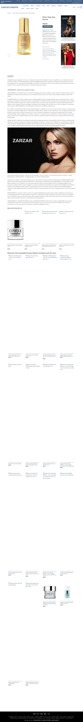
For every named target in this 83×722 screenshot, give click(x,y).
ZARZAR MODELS (55, 720)
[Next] (75, 231)
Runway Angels (32, 718)
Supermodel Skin (60, 718)
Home (9, 13)
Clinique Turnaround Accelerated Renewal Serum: (15, 573)
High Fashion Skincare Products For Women (49, 53)
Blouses (38, 5)
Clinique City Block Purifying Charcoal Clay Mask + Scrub (31, 464)
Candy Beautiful (47, 0)
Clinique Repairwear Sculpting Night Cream (14, 246)
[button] (21, 6)
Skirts (32, 8)
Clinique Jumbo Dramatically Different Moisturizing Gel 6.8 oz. (66, 355)
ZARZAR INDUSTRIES (46, 720)
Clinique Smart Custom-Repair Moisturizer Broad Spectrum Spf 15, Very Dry (49, 603)
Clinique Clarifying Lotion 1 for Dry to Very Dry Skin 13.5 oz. (14, 355)
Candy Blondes (38, 717)
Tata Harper (46, 58)
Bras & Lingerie (26, 716)
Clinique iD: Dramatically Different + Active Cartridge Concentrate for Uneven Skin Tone (67, 465)
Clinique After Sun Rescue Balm (14, 463)
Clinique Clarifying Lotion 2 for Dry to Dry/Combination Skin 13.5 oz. (50, 356)
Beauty (32, 5)
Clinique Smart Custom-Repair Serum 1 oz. (32, 355)
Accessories (26, 5)
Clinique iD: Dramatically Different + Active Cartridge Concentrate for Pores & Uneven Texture (49, 574)
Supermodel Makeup (76, 2)
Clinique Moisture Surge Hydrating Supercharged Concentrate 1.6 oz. (49, 246)
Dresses (54, 5)
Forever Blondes (69, 0)
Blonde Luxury (24, 0)
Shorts (28, 8)
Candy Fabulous (46, 717)
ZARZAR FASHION (9, 7)
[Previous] (7, 231)
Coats (48, 5)
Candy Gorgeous (54, 0)
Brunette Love (31, 0)
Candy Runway (62, 0)
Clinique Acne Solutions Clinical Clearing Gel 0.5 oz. (31, 246)
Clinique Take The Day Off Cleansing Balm (13, 683)
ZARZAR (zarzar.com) (47, 31)
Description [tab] (10, 76)
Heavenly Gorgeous (77, 0)
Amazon (18, 0)
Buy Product (47, 26)
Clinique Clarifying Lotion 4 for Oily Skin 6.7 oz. (66, 246)
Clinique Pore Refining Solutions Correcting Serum (66, 573)
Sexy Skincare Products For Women (24, 13)
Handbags (60, 5)
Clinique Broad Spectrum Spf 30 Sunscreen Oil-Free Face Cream (32, 683)
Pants (65, 5)
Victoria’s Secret (69, 718)
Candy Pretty (63, 717)
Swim (37, 8)
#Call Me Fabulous (39, 0)
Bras (43, 5)
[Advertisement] (41, 701)
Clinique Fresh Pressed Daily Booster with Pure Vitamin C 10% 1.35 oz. (32, 573)
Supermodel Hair (41, 718)
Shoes (22, 8)
